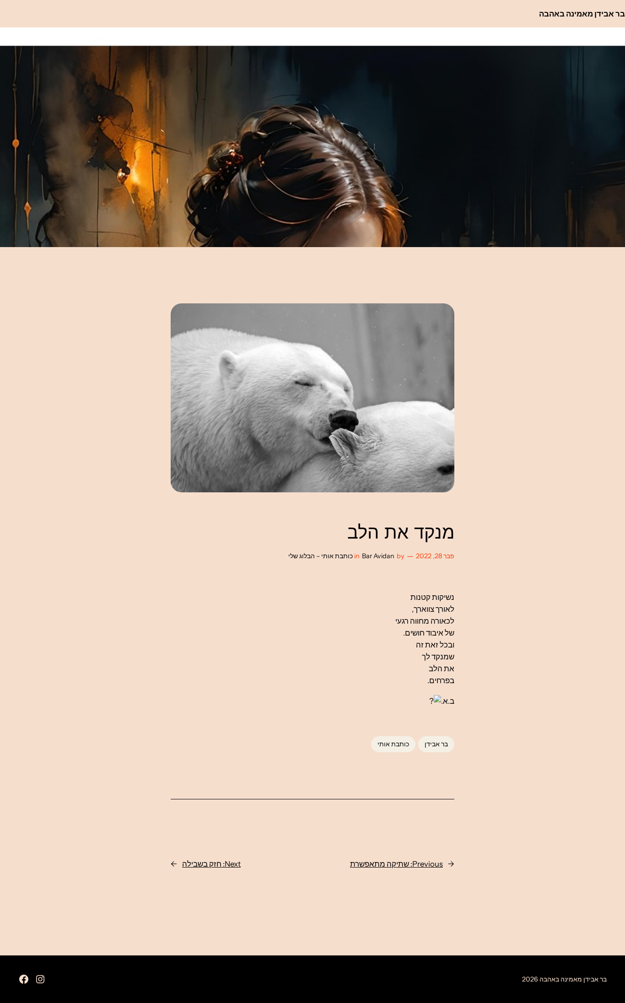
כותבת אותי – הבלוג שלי (320, 556)
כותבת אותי (393, 744)
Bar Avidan (378, 556)
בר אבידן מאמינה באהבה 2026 (564, 979)
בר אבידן (436, 744)
